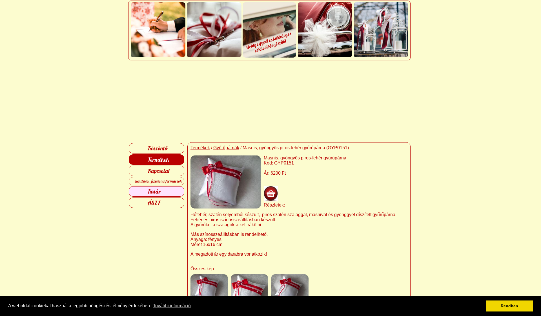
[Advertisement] (271, 101)
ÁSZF (153, 202)
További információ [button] (172, 305)
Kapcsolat (158, 170)
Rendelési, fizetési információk (158, 181)
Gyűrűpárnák (226, 147)
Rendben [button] (509, 306)
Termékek (158, 159)
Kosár (154, 191)
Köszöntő (157, 148)
